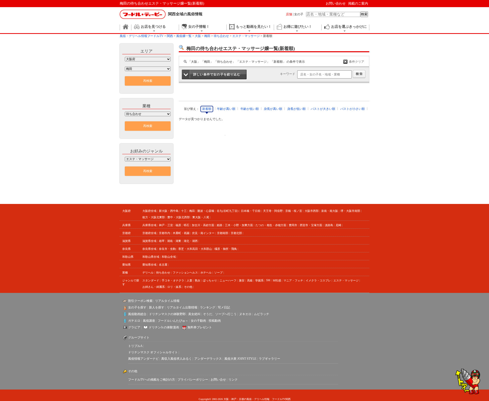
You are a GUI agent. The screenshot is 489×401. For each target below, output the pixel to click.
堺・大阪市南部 (350, 210)
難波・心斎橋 (205, 210)
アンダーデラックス (208, 358)
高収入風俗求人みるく (176, 358)
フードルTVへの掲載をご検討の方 (151, 379)
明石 (186, 225)
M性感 (277, 280)
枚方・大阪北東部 (153, 217)
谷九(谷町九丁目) (227, 210)
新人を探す (156, 307)
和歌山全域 (169, 256)
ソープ (218, 272)
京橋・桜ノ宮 (293, 210)
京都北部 (236, 233)
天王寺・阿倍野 (273, 210)
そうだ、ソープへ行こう (220, 314)
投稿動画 (215, 320)
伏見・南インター (203, 233)
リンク (233, 379)
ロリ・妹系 (174, 286)
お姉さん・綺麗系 (153, 286)
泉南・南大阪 (329, 210)
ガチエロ (134, 320)
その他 (188, 286)
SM (268, 280)
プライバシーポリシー (193, 379)
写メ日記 (224, 307)
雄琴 (162, 240)
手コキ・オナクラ (173, 280)
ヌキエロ (245, 314)
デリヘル (148, 272)
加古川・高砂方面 (203, 225)
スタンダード (150, 280)
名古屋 (163, 264)
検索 (364, 14)
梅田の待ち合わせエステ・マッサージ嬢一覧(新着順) (162, 3)
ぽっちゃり (210, 280)
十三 (184, 210)
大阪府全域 (149, 210)
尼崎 (338, 225)
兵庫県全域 (149, 225)
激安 (241, 280)
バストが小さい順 (352, 109)
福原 (178, 225)
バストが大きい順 (323, 109)
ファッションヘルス (185, 272)
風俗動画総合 (137, 314)
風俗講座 (149, 320)
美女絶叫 (194, 314)
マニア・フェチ (293, 280)
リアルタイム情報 (167, 301)
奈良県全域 (149, 248)
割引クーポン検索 (140, 301)
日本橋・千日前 (251, 210)
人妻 (189, 280)
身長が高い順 (273, 109)
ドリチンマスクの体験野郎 (167, 314)
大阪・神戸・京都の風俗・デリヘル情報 (246, 399)
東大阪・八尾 (200, 217)
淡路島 (329, 225)
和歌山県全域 (150, 256)
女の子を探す (137, 307)
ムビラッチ (261, 314)
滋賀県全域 (149, 240)
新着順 (206, 109)
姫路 (219, 225)
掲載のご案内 (358, 3)
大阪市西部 (312, 210)
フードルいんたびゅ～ (173, 320)
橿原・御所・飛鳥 (225, 248)
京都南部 (222, 233)
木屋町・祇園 (181, 233)
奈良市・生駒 (167, 248)
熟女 (197, 280)
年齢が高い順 (226, 109)
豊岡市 (293, 225)
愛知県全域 (149, 264)
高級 (250, 280)
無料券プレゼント (199, 327)
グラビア (134, 327)
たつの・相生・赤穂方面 (270, 225)
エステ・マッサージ (346, 280)
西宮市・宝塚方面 (311, 225)
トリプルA (135, 346)
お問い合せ (218, 379)
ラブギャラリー (269, 358)
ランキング (207, 307)
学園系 (259, 280)
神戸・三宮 (166, 225)
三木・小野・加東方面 (239, 225)
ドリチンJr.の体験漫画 (164, 327)
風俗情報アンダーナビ (143, 358)
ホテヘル (206, 272)
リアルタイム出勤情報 (182, 307)
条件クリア (356, 61)
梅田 (192, 210)
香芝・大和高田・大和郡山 (195, 248)
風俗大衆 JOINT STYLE (240, 358)
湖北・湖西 (191, 240)
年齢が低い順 (249, 109)
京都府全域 (149, 233)
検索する (359, 74)
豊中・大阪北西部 (178, 217)
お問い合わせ (336, 3)
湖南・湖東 (174, 240)
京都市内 (164, 233)
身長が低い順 (296, 109)
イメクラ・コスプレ (318, 280)
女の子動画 (198, 320)
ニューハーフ (228, 280)
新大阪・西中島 (169, 210)
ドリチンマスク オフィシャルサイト (153, 352)
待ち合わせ (163, 272)
